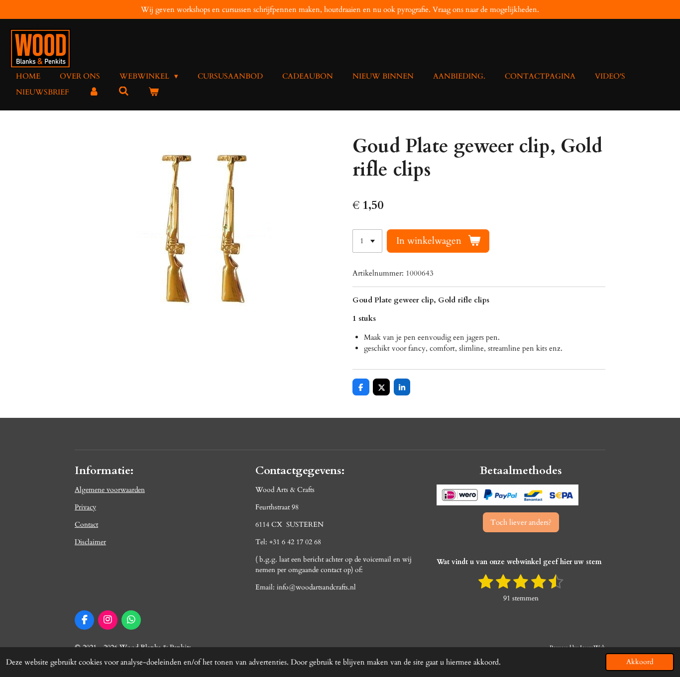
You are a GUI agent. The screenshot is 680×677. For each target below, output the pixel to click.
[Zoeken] (124, 91)
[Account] (94, 92)
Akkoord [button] (639, 662)
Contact (86, 524)
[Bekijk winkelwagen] (153, 92)
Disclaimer (90, 542)
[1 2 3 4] (367, 241)
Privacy (85, 507)
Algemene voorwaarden (110, 489)
